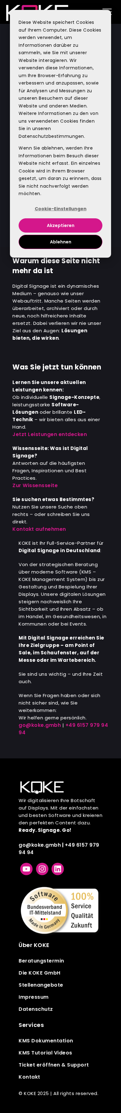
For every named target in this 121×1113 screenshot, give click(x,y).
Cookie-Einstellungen (61, 209)
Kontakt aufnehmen (39, 529)
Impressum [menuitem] (34, 997)
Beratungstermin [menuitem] (41, 960)
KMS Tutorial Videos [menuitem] (45, 1052)
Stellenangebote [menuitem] (41, 985)
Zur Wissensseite (35, 485)
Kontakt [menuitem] (29, 1076)
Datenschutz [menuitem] (36, 1009)
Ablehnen (60, 242)
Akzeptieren (60, 225)
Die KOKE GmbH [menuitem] (39, 972)
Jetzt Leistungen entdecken (49, 434)
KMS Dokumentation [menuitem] (46, 1040)
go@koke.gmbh (40, 725)
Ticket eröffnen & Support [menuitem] (54, 1064)
